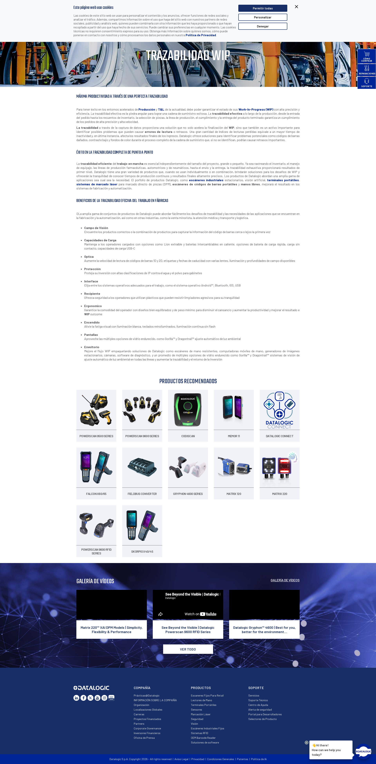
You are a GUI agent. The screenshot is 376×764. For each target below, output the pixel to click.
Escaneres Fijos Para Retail (207, 695)
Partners (139, 723)
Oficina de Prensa (144, 737)
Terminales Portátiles (203, 704)
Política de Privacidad (201, 35)
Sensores (196, 709)
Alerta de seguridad (260, 709)
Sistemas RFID (199, 733)
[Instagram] (104, 698)
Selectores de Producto (262, 719)
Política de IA (259, 759)
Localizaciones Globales (148, 709)
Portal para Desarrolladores (265, 714)
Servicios (253, 695)
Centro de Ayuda (258, 704)
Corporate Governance (147, 728)
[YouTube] (97, 698)
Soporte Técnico (258, 700)
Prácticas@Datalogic (146, 695)
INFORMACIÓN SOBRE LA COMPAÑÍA (155, 700)
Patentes (242, 759)
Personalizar (262, 17)
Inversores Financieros (147, 733)
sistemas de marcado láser (96, 184)
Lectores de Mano (201, 700)
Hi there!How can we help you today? (325, 749)
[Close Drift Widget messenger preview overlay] (306, 742)
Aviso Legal (181, 759)
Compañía (142, 688)
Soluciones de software (205, 742)
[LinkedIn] (76, 698)
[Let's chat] (363, 751)
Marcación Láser (201, 714)
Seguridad (197, 719)
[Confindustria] (111, 698)
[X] (90, 698)
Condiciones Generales (220, 759)
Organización (141, 704)
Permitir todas (263, 8)
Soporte (256, 688)
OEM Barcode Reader (203, 737)
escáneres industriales (206, 180)
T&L (161, 109)
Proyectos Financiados (147, 719)
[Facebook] (83, 698)
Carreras (139, 714)
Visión (194, 723)
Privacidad (197, 759)
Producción (146, 109)
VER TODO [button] (188, 649)
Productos (201, 688)
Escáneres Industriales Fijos (207, 728)
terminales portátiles (283, 180)
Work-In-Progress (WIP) (256, 109)
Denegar (263, 26)
